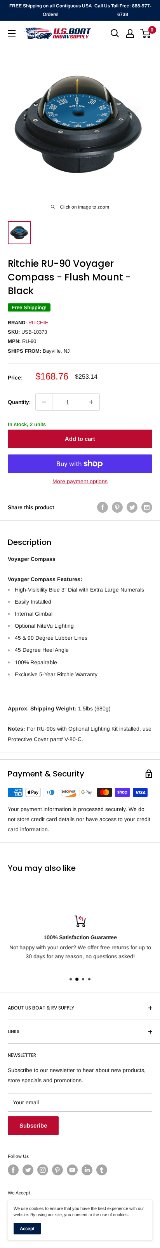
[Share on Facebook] (102, 507)
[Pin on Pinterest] (117, 507)
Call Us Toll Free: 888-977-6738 (122, 10)
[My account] (130, 33)
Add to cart (80, 438)
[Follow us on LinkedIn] (87, 1169)
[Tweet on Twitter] (132, 507)
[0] (146, 33)
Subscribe (33, 1125)
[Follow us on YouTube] (72, 1169)
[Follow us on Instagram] (42, 1169)
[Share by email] (146, 507)
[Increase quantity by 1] (91, 402)
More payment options (80, 481)
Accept (27, 1228)
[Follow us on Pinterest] (57, 1169)
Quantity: (19, 402)
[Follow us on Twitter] (28, 1169)
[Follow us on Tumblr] (101, 1169)
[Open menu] (12, 33)
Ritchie (38, 322)
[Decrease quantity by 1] (44, 402)
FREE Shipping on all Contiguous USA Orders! (50, 10)
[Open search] (115, 33)
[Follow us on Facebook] (13, 1169)
